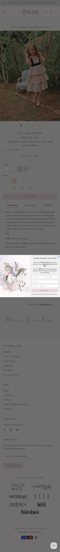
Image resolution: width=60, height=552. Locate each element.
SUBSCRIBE (45, 290)
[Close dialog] (58, 256)
